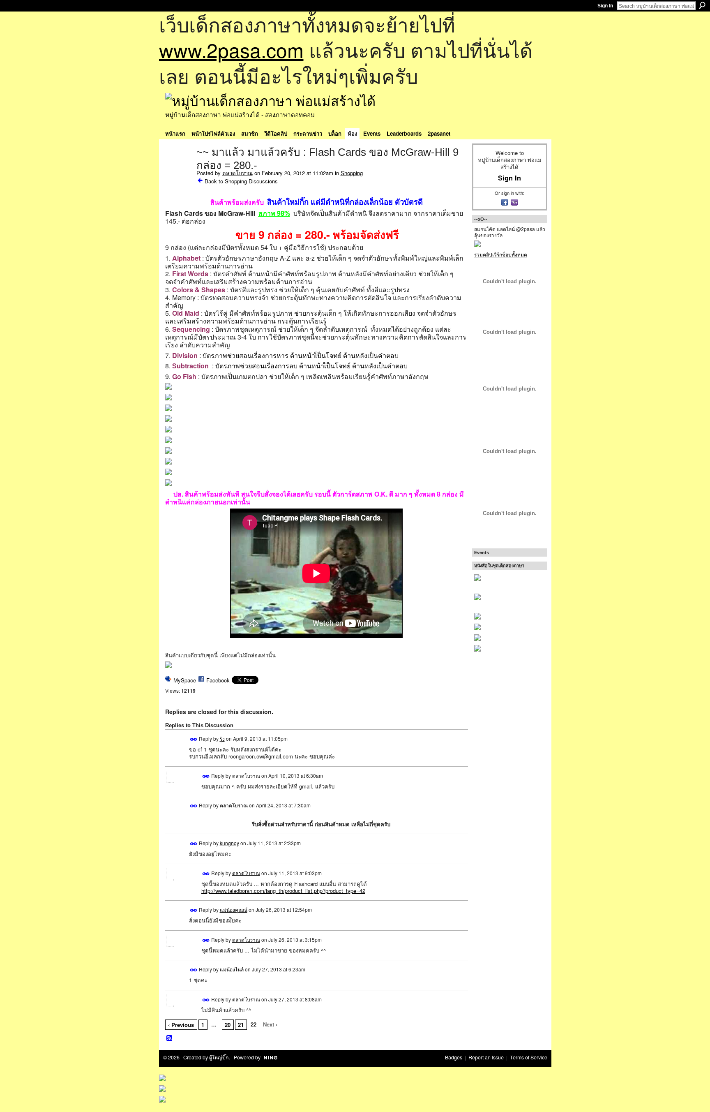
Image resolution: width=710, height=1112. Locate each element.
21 (241, 1025)
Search (702, 5)
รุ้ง (222, 738)
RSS (169, 1038)
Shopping (352, 173)
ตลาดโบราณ (237, 173)
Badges (453, 1057)
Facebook (218, 680)
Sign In (605, 6)
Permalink (194, 739)
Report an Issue (486, 1057)
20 (228, 1025)
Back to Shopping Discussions (241, 181)
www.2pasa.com (231, 49)
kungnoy (229, 842)
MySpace (184, 680)
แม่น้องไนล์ (232, 969)
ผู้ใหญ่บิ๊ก (219, 1057)
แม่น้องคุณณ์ (233, 909)
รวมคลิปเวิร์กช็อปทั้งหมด (500, 254)
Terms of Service (528, 1057)
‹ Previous (181, 1025)
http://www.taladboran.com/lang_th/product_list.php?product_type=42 (283, 891)
